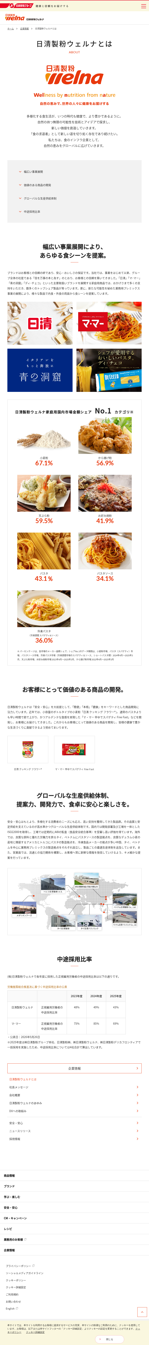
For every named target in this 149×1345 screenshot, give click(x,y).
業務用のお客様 (13, 1239)
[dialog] (74, 1333)
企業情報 (74, 1068)
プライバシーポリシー (19, 1266)
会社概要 (14, 1095)
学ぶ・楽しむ (12, 1197)
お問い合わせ (13, 1301)
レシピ (8, 1229)
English (10, 1308)
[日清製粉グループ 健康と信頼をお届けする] (34, 5)
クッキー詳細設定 (16, 1287)
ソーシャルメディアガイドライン (24, 1273)
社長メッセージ (18, 1087)
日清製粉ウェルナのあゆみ (25, 1103)
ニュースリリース (20, 1131)
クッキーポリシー (16, 1280)
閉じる (109, 1339)
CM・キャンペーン (15, 1218)
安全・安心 (16, 1123)
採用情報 (14, 1139)
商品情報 (9, 1175)
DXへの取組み (17, 1111)
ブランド (9, 1186)
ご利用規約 (12, 1294)
